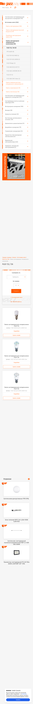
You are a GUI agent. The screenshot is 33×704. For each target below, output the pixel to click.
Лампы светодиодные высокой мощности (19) (15, 30)
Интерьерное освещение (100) (14, 106)
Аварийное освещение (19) (13, 127)
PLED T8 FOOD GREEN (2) (13, 59)
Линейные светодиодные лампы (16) (13, 36)
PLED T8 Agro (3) (11, 63)
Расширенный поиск (17, 297)
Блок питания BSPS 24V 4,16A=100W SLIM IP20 (16, 520)
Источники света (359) (11, 22)
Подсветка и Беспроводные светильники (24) (13, 135)
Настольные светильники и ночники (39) (13, 118)
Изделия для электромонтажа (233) (11, 141)
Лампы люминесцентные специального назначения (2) (14, 83)
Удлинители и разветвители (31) (14, 123)
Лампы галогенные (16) (12, 92)
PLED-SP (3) (10, 75)
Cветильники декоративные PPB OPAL (16, 499)
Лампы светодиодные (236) (14, 26)
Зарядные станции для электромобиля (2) (12, 146)
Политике (24, 694)
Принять (18, 699)
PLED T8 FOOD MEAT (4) (13, 55)
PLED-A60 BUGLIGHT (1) (13, 67)
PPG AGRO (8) (10, 51)
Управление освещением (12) (14, 131)
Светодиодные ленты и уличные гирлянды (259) (14, 101)
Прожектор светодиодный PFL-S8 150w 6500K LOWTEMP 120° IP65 (16, 563)
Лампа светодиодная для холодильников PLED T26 (16, 356)
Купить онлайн (16, 335)
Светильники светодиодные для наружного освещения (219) (14, 96)
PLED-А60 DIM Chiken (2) (13, 78)
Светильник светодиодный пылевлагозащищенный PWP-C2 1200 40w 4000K (16, 542)
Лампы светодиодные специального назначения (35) (12, 42)
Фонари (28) (8, 110)
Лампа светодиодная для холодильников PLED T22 (16, 325)
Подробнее (16, 331)
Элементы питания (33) (12, 114)
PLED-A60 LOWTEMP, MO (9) (14, 71)
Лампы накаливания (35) (13, 88)
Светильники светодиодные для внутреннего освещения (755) (14, 17)
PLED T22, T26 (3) (11, 48)
